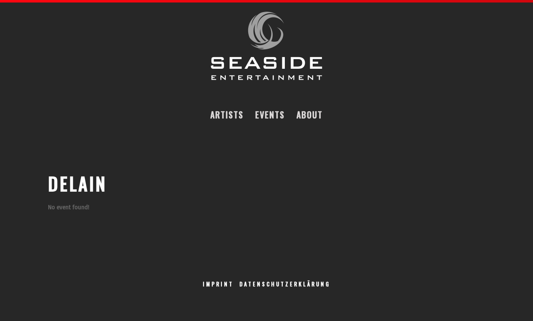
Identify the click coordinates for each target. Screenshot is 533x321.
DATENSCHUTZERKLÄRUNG (284, 284)
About (309, 114)
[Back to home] (266, 46)
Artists (227, 114)
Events (270, 114)
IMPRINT (218, 284)
